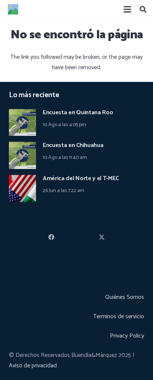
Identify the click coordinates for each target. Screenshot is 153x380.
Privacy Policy (127, 336)
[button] (143, 9)
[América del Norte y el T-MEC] (22, 180)
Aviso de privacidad (33, 366)
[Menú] (127, 9)
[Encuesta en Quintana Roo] (22, 114)
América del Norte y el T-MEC (81, 178)
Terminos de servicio (118, 317)
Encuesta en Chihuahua (73, 145)
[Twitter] (101, 237)
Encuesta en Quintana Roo (78, 113)
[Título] (13, 9)
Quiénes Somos (124, 297)
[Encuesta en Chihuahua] (22, 147)
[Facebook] (51, 237)
